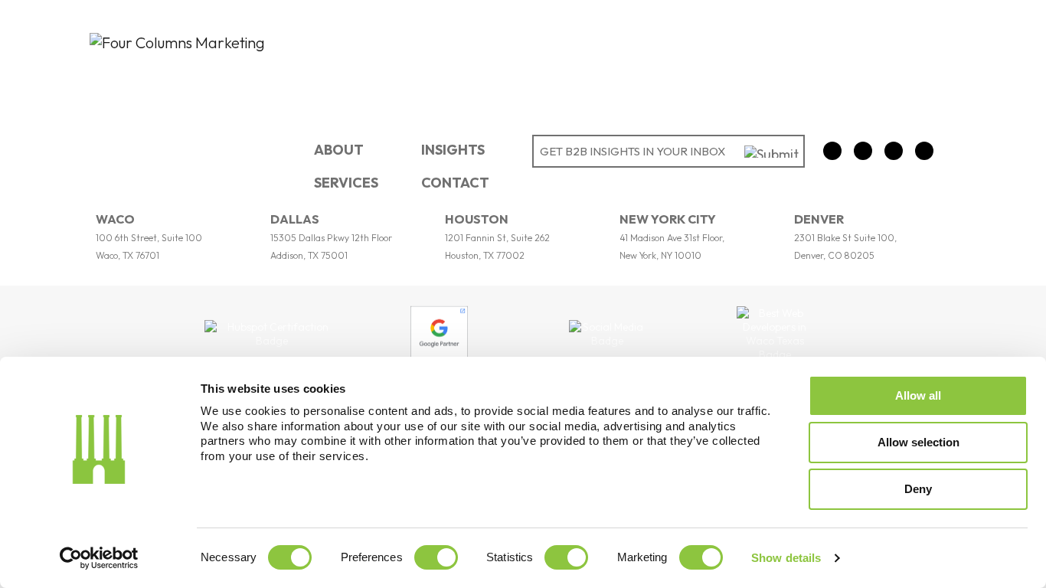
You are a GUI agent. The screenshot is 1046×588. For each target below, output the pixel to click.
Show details (786, 557)
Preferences (372, 557)
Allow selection (918, 442)
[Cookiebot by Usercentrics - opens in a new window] (99, 558)
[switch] (436, 557)
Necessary (229, 557)
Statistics (509, 557)
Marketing (642, 557)
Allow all (918, 395)
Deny (918, 488)
